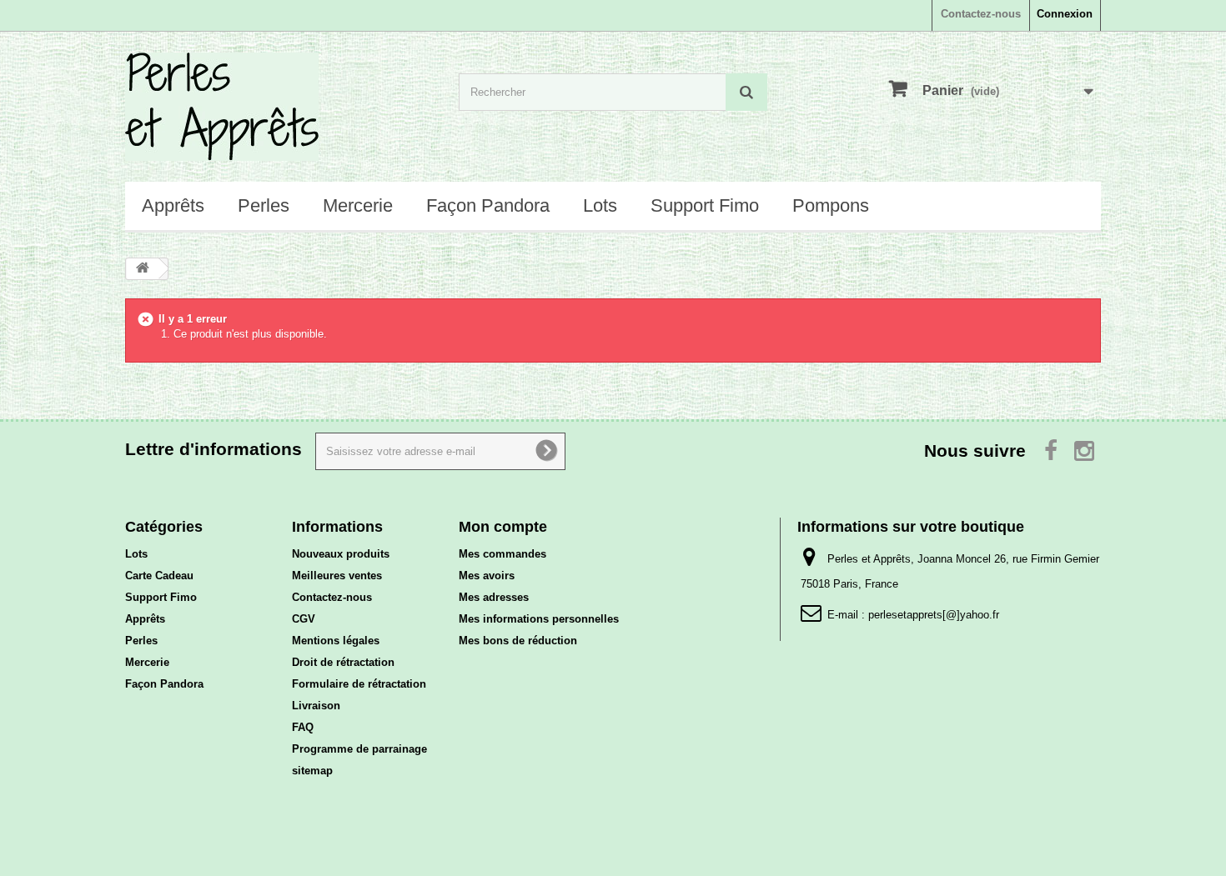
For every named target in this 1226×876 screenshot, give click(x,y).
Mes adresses (494, 597)
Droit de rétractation (343, 662)
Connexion (1065, 14)
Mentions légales (335, 640)
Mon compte (503, 526)
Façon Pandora (488, 205)
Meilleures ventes (337, 575)
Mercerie (358, 205)
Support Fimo (705, 205)
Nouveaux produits (340, 554)
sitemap (312, 770)
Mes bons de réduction (518, 640)
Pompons (830, 205)
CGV (303, 619)
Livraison (316, 705)
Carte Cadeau (159, 575)
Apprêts (173, 205)
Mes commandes (502, 554)
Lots (600, 205)
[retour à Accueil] (142, 268)
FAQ (303, 727)
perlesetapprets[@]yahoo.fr (933, 614)
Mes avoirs (487, 575)
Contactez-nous (981, 14)
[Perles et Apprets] (279, 107)
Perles (263, 205)
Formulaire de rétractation (359, 684)
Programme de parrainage (359, 749)
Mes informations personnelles (539, 619)
